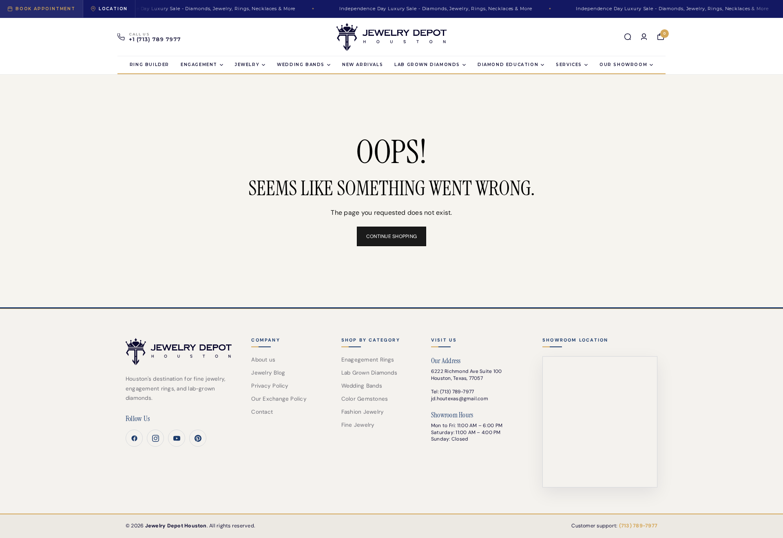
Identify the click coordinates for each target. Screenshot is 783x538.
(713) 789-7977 (457, 391)
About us (263, 359)
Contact (262, 411)
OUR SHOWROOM (623, 64)
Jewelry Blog (268, 372)
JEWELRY (247, 64)
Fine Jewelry (358, 424)
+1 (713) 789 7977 (155, 39)
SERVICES (569, 64)
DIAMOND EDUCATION (508, 64)
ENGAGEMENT (199, 64)
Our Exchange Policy (279, 398)
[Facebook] (134, 438)
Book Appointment (45, 8)
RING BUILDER (149, 64)
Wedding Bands (301, 64)
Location (113, 8)
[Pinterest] (197, 438)
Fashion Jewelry (362, 411)
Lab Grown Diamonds (369, 372)
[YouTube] (176, 438)
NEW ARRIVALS (362, 64)
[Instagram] (155, 438)
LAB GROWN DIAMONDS (427, 64)
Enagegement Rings (367, 359)
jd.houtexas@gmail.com (459, 398)
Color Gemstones (364, 398)
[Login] (643, 37)
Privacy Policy (269, 385)
